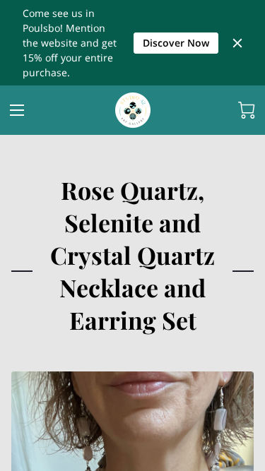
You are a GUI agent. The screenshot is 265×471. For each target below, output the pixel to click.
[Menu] (17, 110)
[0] (246, 110)
